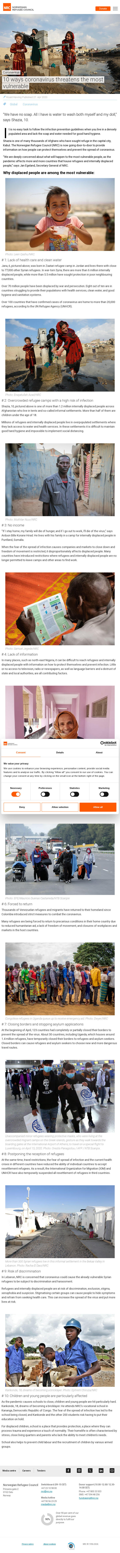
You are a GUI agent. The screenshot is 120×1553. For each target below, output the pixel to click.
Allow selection (60, 807)
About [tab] (99, 752)
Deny (22, 807)
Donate (103, 8)
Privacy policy (28, 1544)
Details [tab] (60, 752)
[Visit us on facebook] (68, 1470)
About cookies (49, 1544)
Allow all (98, 807)
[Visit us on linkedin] (101, 1470)
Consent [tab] (20, 752)
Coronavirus (30, 104)
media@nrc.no (48, 1504)
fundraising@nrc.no (88, 1498)
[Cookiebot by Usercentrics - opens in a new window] (102, 743)
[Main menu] (115, 8)
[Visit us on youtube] (112, 1470)
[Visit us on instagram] (79, 1470)
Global (14, 104)
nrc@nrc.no (46, 1491)
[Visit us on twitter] (90, 1470)
